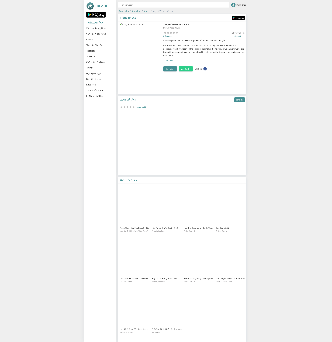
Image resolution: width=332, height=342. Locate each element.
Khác (146, 11)
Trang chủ (124, 11)
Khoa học (136, 11)
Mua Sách (185, 69)
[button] (124, 11)
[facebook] (205, 69)
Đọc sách (170, 69)
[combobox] (173, 5)
